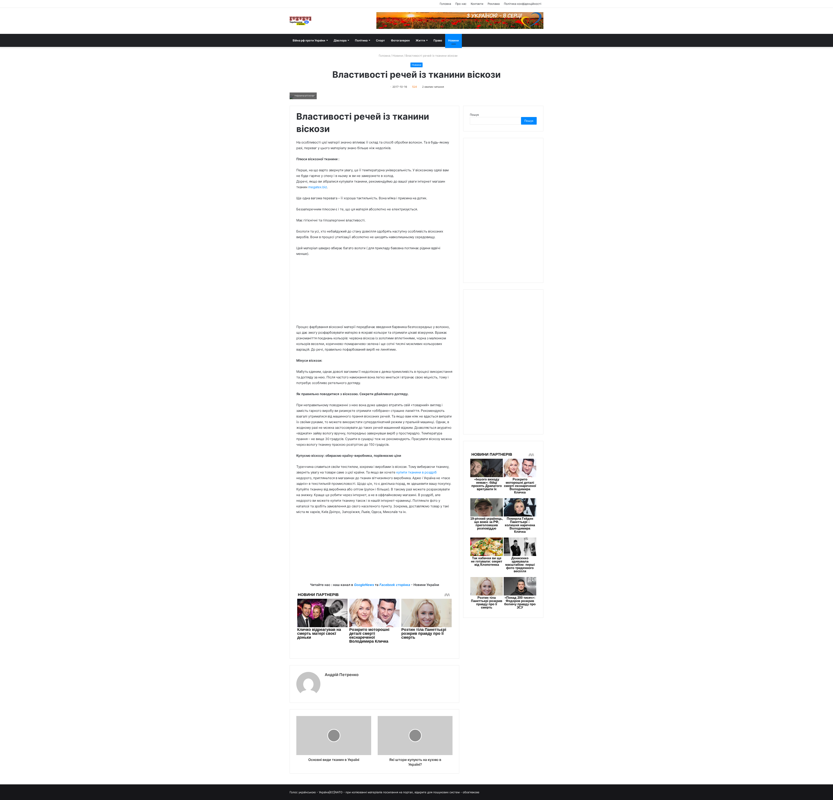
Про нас (460, 3)
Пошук (474, 114)
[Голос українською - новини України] (300, 20)
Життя (420, 40)
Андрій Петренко (342, 674)
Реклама (494, 3)
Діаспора (340, 40)
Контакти (477, 3)
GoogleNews (364, 585)
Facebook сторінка (394, 585)
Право (437, 40)
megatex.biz (317, 187)
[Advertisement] (374, 292)
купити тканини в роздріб (416, 472)
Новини (453, 40)
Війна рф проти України (309, 40)
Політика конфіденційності (522, 3)
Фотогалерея (400, 40)
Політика (361, 40)
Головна (445, 3)
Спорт (380, 40)
